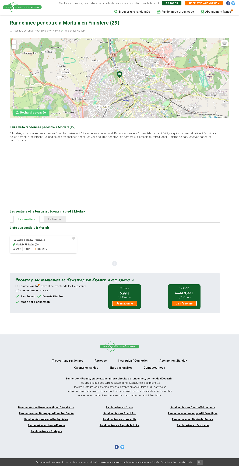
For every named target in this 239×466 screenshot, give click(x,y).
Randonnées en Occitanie (193, 425)
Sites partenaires (120, 367)
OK (200, 462)
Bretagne (46, 30)
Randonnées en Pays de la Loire (119, 425)
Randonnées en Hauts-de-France (192, 419)
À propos (172, 3)
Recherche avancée (33, 112)
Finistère (57, 30)
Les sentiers (26, 219)
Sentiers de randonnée (26, 30)
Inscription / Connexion (133, 360)
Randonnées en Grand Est (119, 413)
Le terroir (54, 219)
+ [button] (14, 42)
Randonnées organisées (177, 11)
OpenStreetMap (211, 117)
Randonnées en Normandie (119, 419)
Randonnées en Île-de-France (46, 425)
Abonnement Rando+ (173, 360)
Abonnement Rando (218, 11)
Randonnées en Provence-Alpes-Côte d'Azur (46, 407)
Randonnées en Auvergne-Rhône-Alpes (192, 413)
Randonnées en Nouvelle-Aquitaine (46, 419)
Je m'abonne (124, 303)
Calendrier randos (86, 367)
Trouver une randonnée (134, 11)
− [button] (14, 47)
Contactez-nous (154, 367)
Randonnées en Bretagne (46, 431)
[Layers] (224, 43)
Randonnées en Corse (119, 407)
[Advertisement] (115, 170)
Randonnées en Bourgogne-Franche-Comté (46, 413)
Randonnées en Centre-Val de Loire (192, 407)
